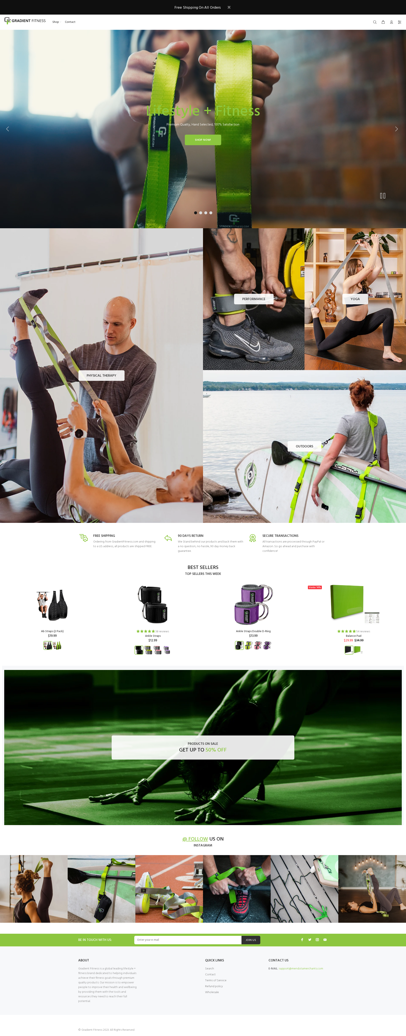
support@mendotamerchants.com (301, 968)
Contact (210, 974)
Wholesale (212, 992)
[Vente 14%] (353, 605)
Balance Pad (353, 636)
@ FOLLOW (195, 839)
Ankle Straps (153, 636)
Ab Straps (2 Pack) (52, 631)
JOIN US (251, 940)
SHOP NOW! (203, 140)
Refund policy (214, 986)
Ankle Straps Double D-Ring (253, 631)
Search (209, 968)
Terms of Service (215, 980)
